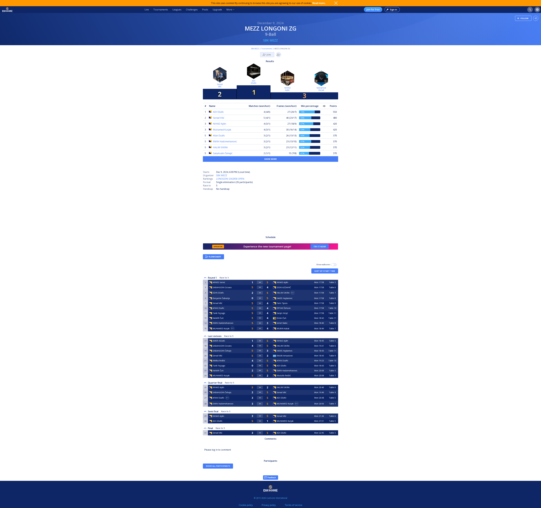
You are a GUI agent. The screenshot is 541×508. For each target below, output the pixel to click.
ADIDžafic (254, 81)
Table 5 (332, 282)
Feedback (272, 477)
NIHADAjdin (287, 88)
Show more (270, 159)
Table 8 (332, 298)
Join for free (373, 9)
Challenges (192, 9)
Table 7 (332, 292)
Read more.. (319, 3)
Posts (205, 9)
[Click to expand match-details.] (260, 282)
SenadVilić (220, 85)
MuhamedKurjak (321, 88)
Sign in (393, 9)
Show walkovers (323, 264)
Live (147, 9)
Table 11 (332, 313)
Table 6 (332, 287)
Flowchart (215, 256)
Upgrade (217, 9)
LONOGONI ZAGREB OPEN (230, 178)
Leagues (176, 9)
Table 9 (332, 303)
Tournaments (160, 9)
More (229, 9)
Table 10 (332, 308)
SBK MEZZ (270, 40)
